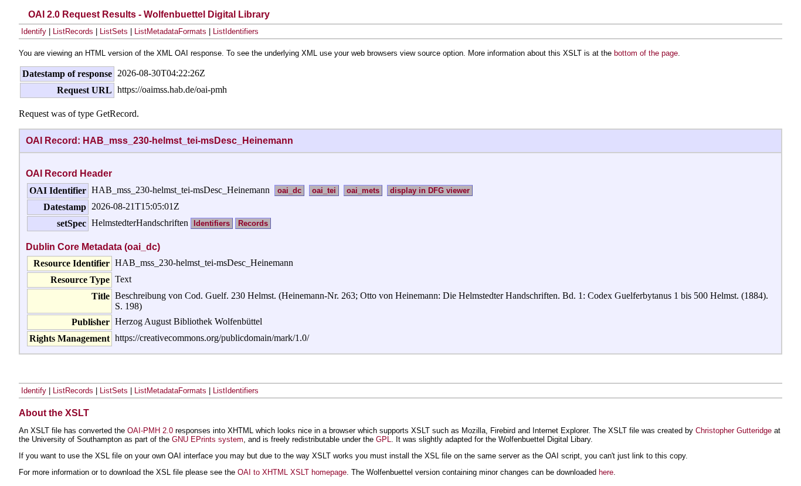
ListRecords (73, 31)
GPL (383, 439)
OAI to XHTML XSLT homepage (292, 472)
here (606, 472)
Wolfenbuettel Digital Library (207, 14)
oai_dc (289, 190)
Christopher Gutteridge (733, 430)
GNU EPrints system (207, 439)
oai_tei (324, 190)
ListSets (114, 31)
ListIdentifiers (236, 31)
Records (253, 223)
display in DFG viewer (430, 190)
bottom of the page (646, 53)
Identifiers (212, 223)
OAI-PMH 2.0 (150, 430)
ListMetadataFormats (170, 31)
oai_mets (363, 190)
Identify (33, 31)
